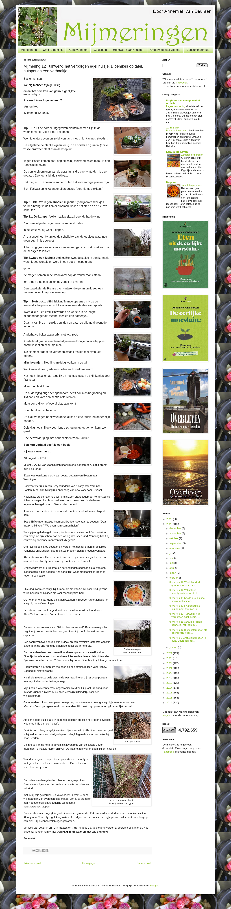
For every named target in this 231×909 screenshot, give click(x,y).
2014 (169, 702)
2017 (169, 687)
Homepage (88, 863)
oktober (174, 538)
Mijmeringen (29, 49)
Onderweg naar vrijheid (165, 49)
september (175, 543)
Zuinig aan (172, 127)
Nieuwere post (32, 863)
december (175, 528)
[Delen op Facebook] (43, 850)
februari (174, 577)
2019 (169, 677)
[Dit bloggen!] (37, 850)
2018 (169, 682)
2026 (169, 519)
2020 (169, 672)
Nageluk (171, 182)
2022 (169, 663)
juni (171, 557)
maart (173, 572)
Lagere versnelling (176, 106)
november (175, 533)
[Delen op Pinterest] (47, 850)
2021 (169, 668)
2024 (169, 653)
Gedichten (100, 49)
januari (173, 647)
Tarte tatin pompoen (192, 185)
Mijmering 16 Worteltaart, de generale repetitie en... (185, 583)
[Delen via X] (40, 850)
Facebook (181, 82)
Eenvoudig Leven (177, 151)
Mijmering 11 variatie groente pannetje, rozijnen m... (185, 623)
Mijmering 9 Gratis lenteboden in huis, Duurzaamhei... (187, 639)
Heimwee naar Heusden (128, 49)
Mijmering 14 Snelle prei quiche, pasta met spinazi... (187, 599)
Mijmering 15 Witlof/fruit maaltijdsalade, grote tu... (184, 591)
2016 (169, 692)
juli (171, 553)
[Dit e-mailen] (33, 850)
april (172, 567)
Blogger (153, 885)
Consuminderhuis (197, 49)
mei (171, 562)
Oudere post (143, 863)
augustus (175, 548)
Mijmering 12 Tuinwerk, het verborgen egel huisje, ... (184, 615)
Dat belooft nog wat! (177, 130)
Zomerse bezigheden (192, 154)
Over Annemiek (53, 49)
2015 (169, 697)
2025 (169, 524)
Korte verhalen (78, 49)
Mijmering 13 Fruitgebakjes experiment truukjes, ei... (184, 607)
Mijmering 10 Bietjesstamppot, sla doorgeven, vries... (188, 631)
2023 (169, 658)
